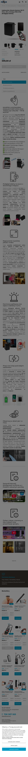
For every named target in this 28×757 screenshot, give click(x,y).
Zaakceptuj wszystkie (14, 749)
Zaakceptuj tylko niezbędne (14, 741)
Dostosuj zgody (14, 745)
